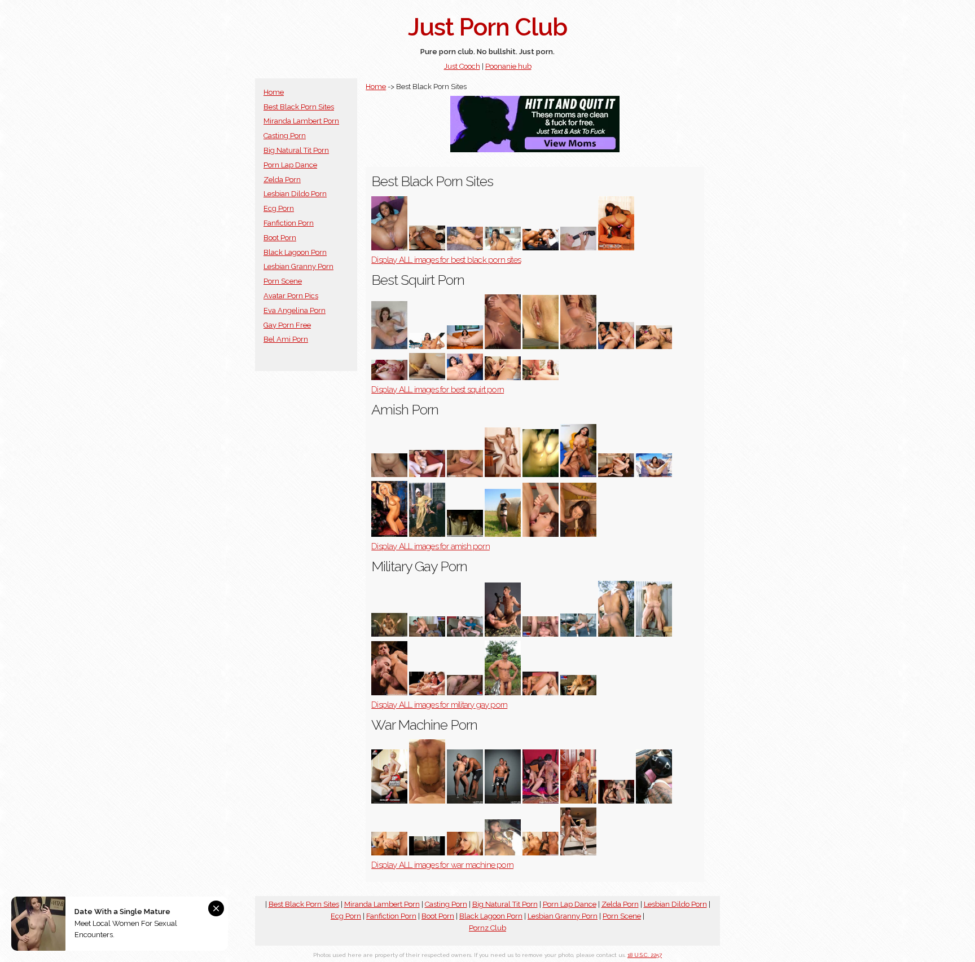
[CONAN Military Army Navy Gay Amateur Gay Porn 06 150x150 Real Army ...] (427, 634)
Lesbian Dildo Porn (295, 193)
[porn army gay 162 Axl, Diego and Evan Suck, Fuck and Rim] (427, 693)
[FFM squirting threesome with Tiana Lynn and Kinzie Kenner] (503, 377)
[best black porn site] (578, 248)
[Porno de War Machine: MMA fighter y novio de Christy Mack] (654, 801)
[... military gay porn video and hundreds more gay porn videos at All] (465, 693)
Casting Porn (284, 135)
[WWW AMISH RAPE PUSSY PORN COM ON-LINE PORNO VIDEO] (427, 474)
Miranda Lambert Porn (301, 121)
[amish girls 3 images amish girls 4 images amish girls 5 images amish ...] (503, 474)
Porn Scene (282, 281)
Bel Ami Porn (285, 339)
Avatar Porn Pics (290, 296)
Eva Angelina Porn (294, 310)
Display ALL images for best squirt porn (437, 390)
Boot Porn (279, 237)
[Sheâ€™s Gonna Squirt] (427, 346)
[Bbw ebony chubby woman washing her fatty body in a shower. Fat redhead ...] (503, 248)
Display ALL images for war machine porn (442, 865)
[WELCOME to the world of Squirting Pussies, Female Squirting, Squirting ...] (503, 346)
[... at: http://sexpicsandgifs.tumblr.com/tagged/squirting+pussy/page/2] (389, 377)
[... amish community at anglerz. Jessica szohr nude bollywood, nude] (503, 534)
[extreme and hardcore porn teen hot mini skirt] (540, 534)
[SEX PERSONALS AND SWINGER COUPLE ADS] (540, 474)
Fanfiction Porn (288, 223)
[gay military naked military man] (578, 634)
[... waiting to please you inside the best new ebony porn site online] (540, 248)
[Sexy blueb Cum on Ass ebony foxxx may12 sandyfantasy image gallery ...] (427, 248)
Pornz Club (487, 928)
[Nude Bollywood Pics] (578, 474)
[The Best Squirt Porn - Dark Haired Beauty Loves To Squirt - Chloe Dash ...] (465, 377)
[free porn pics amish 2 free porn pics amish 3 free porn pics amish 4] (578, 534)
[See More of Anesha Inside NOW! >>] (616, 474)
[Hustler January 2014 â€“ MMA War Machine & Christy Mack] (503, 801)
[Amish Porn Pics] (389, 534)
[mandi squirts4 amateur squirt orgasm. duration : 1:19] (389, 346)
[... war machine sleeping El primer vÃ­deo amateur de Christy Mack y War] (503, 853)
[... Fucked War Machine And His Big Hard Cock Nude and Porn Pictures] (540, 801)
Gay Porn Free (287, 325)
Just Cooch (462, 66)
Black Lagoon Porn (295, 252)
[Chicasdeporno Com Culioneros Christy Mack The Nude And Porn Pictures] (427, 801)
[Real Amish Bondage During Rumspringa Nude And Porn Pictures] (427, 534)
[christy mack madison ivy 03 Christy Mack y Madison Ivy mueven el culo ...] (616, 801)
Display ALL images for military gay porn (439, 705)
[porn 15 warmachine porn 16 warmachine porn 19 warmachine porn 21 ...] (578, 801)
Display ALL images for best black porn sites (446, 260)
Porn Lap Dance (290, 165)
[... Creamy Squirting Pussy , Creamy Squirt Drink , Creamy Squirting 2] (427, 377)
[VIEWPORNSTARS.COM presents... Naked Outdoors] (654, 474)
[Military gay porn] (503, 634)
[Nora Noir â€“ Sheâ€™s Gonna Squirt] (654, 346)
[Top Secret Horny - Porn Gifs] (540, 377)
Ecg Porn (278, 208)
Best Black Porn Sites (298, 107)
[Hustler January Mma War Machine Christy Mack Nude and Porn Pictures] (465, 801)
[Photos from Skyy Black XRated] (616, 248)
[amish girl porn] (465, 474)
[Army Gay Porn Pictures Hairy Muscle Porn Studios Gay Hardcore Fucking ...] (389, 634)
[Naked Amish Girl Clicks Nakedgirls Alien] (389, 474)
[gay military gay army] (616, 634)
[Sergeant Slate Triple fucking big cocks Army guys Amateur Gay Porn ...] (540, 634)
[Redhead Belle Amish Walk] (465, 534)
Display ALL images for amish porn (430, 546)
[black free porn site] (465, 248)
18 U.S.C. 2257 (644, 955)
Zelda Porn (282, 179)
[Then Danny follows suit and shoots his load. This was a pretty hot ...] (465, 634)
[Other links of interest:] (616, 346)
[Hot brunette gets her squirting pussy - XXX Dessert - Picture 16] (465, 346)
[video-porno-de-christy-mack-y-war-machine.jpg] (427, 853)
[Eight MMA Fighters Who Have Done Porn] (389, 801)
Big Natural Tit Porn (296, 150)
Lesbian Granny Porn (298, 266)
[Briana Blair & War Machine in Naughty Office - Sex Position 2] (540, 853)
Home (273, 92)
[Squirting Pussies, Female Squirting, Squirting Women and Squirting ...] (540, 346)
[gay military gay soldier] (503, 693)
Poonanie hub (508, 66)
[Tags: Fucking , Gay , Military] (578, 693)
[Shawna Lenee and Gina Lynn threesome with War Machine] (578, 853)
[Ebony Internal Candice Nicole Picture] (389, 248)
